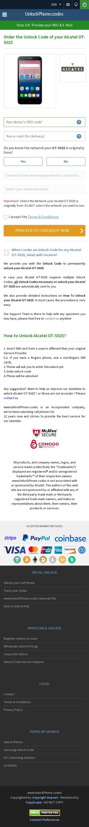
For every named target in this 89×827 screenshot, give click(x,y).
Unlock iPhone (13, 742)
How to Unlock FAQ (16, 606)
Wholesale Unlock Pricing (21, 646)
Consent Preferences (44, 820)
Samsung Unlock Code (19, 750)
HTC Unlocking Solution (19, 758)
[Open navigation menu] (4, 15)
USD (54, 4)
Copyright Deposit (45, 797)
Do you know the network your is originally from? (44, 150)
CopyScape (34, 802)
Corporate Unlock (16, 654)
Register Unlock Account (20, 638)
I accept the (34, 216)
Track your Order (15, 591)
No (66, 161)
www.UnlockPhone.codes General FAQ (30, 598)
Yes (23, 161)
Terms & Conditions (43, 216)
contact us (52, 318)
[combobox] (44, 175)
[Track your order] (76, 4)
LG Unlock (10, 765)
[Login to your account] (84, 4)
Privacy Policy (13, 710)
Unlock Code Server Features (24, 662)
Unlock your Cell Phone (19, 583)
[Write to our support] (68, 4)
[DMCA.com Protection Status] (44, 814)
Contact (9, 694)
